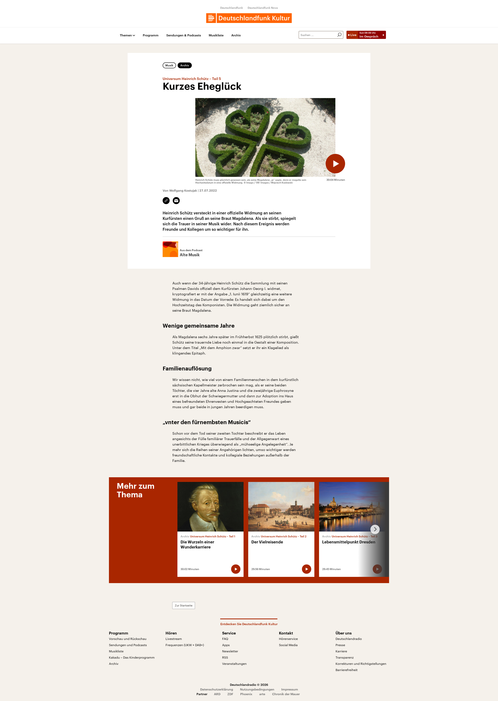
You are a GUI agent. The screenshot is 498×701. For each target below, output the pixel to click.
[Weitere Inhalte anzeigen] (373, 529)
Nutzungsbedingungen (257, 689)
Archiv (236, 35)
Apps (226, 645)
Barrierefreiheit (347, 670)
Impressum (289, 689)
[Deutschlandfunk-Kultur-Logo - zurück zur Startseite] (249, 18)
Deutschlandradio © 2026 (249, 684)
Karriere (341, 651)
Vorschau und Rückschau (127, 638)
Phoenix (246, 694)
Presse (340, 645)
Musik (169, 65)
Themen (126, 35)
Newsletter (230, 651)
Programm (151, 35)
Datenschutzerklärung (216, 689)
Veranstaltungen (234, 663)
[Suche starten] (339, 34)
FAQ (225, 638)
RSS (225, 657)
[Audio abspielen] (335, 163)
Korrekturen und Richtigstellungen (361, 663)
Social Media (288, 645)
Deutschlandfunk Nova (263, 7)
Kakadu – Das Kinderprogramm (132, 657)
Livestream (174, 638)
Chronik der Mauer (286, 694)
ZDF (230, 694)
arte (262, 694)
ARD (217, 694)
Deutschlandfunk (231, 7)
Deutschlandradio (349, 638)
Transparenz (345, 657)
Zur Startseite (183, 605)
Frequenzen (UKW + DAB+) (185, 645)
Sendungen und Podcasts (128, 645)
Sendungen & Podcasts (183, 35)
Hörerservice (288, 638)
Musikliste (216, 35)
